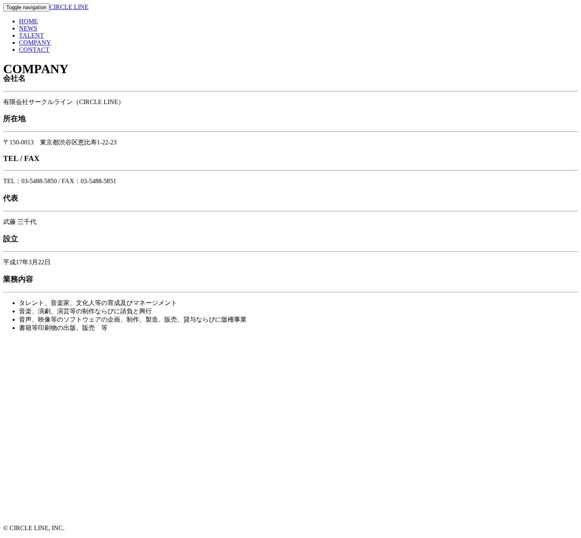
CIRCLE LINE (69, 7)
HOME (28, 21)
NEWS (28, 28)
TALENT (31, 35)
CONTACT (34, 49)
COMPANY (35, 42)
